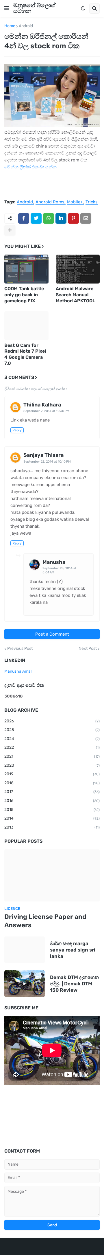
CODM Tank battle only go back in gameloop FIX (24, 294)
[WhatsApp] (48, 218)
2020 (52, 765)
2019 (52, 774)
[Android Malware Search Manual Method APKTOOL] (78, 269)
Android (26, 26)
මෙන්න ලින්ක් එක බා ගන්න (30, 167)
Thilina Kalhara (42, 405)
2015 (52, 809)
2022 (52, 747)
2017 (52, 791)
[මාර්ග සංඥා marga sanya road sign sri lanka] (24, 949)
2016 (52, 800)
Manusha (53, 562)
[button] (6, 8)
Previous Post (20, 649)
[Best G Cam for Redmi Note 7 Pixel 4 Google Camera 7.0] (26, 325)
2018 (52, 783)
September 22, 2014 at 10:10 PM (47, 461)
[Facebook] (23, 218)
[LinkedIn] (60, 218)
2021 (52, 756)
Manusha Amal (17, 671)
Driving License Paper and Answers (45, 921)
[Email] (85, 218)
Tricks (92, 202)
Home (9, 26)
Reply (17, 430)
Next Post (88, 649)
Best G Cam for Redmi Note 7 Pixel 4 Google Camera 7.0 (25, 354)
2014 (52, 818)
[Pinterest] (73, 218)
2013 (52, 827)
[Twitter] (36, 218)
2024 (52, 738)
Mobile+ (75, 202)
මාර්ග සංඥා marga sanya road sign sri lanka (72, 950)
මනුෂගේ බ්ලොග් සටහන (34, 8)
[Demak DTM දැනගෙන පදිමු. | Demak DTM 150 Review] (24, 983)
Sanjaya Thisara (43, 455)
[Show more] (9, 230)
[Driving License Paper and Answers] (52, 875)
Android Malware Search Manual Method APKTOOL (75, 294)
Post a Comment (52, 634)
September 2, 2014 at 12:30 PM (46, 411)
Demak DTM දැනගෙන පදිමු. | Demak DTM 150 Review (74, 983)
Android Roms (50, 202)
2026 (52, 721)
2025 (52, 729)
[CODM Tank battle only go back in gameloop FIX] (26, 269)
